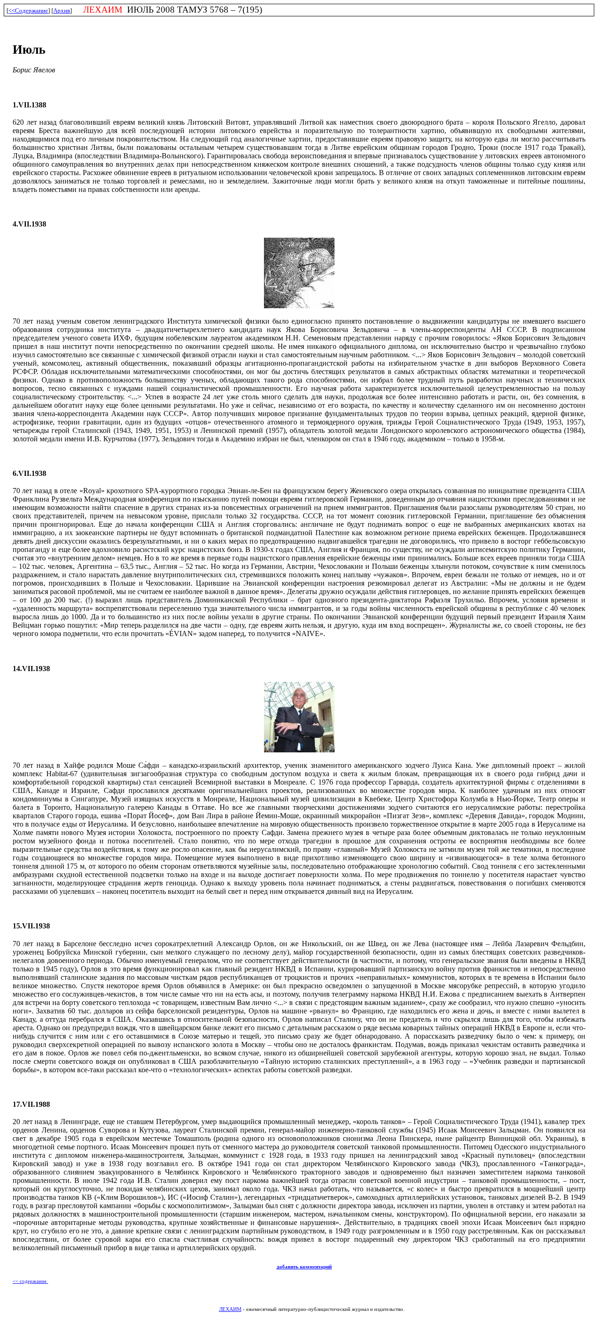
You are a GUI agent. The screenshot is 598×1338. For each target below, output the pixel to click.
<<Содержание (28, 10)
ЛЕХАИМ (230, 1309)
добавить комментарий (304, 1266)
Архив (61, 10)
